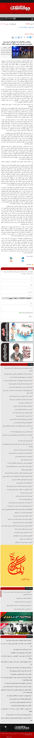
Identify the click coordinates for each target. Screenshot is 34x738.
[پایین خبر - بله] (11, 258)
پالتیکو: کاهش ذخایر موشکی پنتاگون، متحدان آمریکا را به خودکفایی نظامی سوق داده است (16, 691)
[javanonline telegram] (30, 37)
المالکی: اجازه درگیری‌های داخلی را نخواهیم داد (21, 653)
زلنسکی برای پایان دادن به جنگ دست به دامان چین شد (18, 715)
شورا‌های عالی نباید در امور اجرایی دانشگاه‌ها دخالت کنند (19, 463)
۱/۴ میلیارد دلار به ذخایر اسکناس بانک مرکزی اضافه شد (20, 503)
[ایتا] (11, 261)
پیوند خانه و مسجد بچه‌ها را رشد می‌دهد (23, 450)
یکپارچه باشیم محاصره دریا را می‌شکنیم (23, 513)
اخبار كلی (27, 34)
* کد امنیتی (30, 292)
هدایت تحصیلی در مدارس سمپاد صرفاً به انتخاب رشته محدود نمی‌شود (19, 369)
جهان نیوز (28, 256)
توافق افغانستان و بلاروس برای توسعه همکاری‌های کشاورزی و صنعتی (17, 509)
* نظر (31, 303)
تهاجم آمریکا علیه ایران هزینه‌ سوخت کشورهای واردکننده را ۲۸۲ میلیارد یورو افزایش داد (16, 679)
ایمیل (31, 284)
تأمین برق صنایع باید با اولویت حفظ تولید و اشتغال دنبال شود (18, 473)
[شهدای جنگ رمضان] (17, 332)
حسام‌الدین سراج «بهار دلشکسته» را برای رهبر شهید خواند (19, 486)
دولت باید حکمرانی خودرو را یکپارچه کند (23, 532)
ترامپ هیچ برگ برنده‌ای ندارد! (25, 403)
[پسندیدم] (33, 37)
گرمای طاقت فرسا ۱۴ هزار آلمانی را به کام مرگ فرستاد (20, 453)
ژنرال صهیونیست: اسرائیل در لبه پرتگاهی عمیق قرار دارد (19, 696)
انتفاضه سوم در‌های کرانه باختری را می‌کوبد (22, 406)
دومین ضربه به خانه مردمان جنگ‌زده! (23, 602)
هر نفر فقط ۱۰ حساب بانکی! (26, 539)
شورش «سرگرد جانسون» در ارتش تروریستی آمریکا (20, 396)
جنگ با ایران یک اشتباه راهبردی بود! (24, 416)
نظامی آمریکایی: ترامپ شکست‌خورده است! (22, 413)
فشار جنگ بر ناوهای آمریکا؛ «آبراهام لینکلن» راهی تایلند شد (18, 683)
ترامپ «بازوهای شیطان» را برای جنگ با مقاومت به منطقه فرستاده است (16, 663)
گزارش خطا (29, 264)
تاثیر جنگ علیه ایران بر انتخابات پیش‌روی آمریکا (20, 671)
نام (31, 277)
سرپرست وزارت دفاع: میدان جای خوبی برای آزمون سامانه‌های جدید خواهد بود (17, 445)
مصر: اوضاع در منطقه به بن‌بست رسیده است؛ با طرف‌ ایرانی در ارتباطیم (16, 710)
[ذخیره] (19, 37)
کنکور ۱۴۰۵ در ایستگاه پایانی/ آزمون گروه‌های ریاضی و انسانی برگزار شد (17, 436)
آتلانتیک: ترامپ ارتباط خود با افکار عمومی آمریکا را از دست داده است (16, 645)
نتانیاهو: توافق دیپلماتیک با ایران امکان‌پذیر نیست (20, 699)
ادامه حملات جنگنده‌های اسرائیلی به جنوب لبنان (20, 702)
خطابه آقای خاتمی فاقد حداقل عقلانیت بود (23, 423)
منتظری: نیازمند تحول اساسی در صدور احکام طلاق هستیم (19, 466)
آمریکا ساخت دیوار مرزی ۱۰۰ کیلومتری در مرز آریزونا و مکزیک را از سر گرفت (16, 657)
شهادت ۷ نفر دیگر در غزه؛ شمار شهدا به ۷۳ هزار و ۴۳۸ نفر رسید (17, 686)
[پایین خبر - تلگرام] (22, 261)
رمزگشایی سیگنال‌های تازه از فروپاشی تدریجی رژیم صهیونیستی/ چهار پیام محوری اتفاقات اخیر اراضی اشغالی (17, 43)
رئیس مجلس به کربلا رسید (26, 493)
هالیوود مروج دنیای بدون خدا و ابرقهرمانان (22, 536)
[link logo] (15, 7)
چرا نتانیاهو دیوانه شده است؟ (25, 499)
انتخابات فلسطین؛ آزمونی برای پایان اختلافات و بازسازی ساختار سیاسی (16, 526)
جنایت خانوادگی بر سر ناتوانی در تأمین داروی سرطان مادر (19, 489)
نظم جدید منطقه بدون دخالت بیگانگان (23, 542)
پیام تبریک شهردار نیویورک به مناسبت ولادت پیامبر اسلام (18, 640)
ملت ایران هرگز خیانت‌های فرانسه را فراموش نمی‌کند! (20, 384)
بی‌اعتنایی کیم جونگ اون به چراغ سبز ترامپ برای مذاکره (18, 667)
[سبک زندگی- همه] (16, 565)
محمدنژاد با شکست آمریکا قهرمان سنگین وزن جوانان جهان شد (18, 374)
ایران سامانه (4, 737)
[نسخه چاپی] (13, 37)
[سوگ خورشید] (17, 352)
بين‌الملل (32, 34)
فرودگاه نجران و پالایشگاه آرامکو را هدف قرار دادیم (21, 419)
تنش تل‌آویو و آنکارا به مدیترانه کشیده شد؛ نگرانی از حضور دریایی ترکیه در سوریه (18, 392)
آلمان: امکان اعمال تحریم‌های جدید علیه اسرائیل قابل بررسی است (17, 380)
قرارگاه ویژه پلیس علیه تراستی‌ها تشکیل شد (22, 522)
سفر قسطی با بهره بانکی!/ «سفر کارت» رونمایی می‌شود (18, 605)
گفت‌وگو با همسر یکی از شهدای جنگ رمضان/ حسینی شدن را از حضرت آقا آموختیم (17, 593)
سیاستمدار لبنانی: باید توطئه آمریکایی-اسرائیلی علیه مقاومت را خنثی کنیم (16, 719)
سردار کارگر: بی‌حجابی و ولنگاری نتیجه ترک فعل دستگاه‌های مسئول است (18, 427)
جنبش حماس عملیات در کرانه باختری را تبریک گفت (20, 399)
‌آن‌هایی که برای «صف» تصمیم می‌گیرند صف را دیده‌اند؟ (19, 519)
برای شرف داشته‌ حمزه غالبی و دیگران (24, 496)
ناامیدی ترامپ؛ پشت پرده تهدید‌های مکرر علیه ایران (20, 387)
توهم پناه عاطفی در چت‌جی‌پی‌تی (23, 598)
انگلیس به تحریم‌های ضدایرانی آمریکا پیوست (21, 705)
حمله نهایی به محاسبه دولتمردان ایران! (23, 456)
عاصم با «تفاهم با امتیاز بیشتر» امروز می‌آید (22, 516)
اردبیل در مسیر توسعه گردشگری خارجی (23, 409)
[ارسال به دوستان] (16, 37)
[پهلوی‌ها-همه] (16, 629)
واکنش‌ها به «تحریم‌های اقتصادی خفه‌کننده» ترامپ (21, 377)
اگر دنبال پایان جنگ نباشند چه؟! (25, 441)
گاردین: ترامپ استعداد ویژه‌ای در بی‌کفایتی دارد (20, 674)
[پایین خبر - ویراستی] (22, 258)
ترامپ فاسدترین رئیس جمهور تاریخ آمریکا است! (21, 432)
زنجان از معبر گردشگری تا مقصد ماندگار (23, 529)
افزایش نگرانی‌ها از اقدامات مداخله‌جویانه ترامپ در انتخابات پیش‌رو (17, 476)
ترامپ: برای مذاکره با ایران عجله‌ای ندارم (22, 649)
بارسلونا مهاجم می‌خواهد (26, 470)
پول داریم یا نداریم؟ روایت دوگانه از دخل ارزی (22, 479)
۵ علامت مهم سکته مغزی (26, 460)
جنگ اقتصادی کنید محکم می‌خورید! (24, 483)
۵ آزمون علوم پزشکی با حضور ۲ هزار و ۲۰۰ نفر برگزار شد (19, 506)
